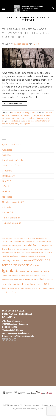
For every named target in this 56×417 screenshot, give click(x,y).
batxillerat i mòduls (12, 160)
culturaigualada (17, 256)
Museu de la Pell (43, 118)
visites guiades (15, 292)
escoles (28, 260)
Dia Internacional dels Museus (34, 256)
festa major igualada (43, 115)
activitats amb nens (13, 241)
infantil (6, 186)
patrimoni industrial (35, 284)
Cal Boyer (43, 245)
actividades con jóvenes (10, 238)
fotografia (36, 265)
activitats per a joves (33, 242)
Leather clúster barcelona (37, 271)
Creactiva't (7, 170)
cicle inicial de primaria (20, 249)
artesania (46, 241)
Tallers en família (11, 217)
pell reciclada (12, 121)
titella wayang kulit (10, 124)
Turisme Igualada (27, 113)
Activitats (15, 113)
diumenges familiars (10, 260)
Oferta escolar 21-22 (13, 202)
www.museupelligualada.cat (16, 333)
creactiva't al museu (20, 115)
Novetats (7, 197)
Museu (36, 44)
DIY (31, 115)
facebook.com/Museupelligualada (19, 336)
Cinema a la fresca (11, 165)
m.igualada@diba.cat (13, 330)
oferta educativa (17, 284)
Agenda (6, 155)
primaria (6, 207)
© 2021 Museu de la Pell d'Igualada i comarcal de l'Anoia (25, 405)
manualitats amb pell (12, 280)
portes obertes (13, 288)
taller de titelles (30, 121)
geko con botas (9, 118)
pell (3, 121)
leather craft (6, 276)
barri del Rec (29, 245)
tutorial (44, 288)
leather (22, 271)
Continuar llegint (14, 103)
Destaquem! (8, 176)
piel (20, 121)
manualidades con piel (22, 276)
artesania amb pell (11, 245)
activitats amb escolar (39, 238)
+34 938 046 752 (10, 327)
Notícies (6, 191)
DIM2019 (7, 181)
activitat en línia (26, 238)
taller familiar (36, 288)
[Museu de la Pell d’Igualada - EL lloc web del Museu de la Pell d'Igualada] (28, 8)
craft (8, 115)
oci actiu (48, 280)
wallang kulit (24, 124)
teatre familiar (43, 121)
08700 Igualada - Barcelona (16, 324)
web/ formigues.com (35, 408)
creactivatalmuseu (37, 253)
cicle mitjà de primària (37, 249)
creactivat (26, 253)
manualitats (30, 118)
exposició (25, 265)
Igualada (20, 118)
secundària (8, 212)
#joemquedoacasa (12, 144)
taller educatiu (26, 288)
